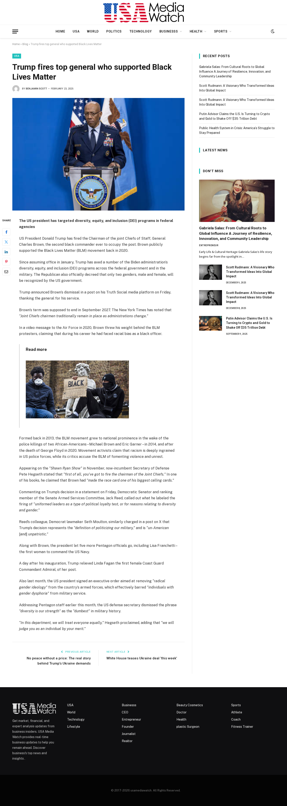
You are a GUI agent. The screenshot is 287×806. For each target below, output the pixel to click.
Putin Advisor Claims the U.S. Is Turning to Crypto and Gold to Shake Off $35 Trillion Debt (249, 323)
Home (60, 31)
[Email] (6, 271)
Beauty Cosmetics (189, 705)
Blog (25, 44)
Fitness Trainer (242, 726)
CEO (125, 712)
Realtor (127, 741)
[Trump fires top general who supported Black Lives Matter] (98, 154)
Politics (114, 31)
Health (196, 31)
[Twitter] (6, 242)
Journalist (129, 734)
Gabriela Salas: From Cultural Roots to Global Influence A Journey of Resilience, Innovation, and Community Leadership (235, 71)
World (93, 31)
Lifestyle (73, 726)
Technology (140, 31)
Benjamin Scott (36, 88)
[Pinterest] (6, 261)
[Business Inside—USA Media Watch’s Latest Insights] (143, 12)
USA (76, 31)
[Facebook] (6, 232)
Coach (236, 719)
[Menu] (15, 31)
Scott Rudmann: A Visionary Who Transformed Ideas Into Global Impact (250, 271)
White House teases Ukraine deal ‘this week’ (142, 658)
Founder (128, 726)
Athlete (236, 712)
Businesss (168, 31)
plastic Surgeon (187, 726)
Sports (221, 31)
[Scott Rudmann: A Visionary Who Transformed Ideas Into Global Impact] (210, 272)
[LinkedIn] (6, 252)
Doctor (181, 712)
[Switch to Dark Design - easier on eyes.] (272, 31)
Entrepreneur (208, 245)
